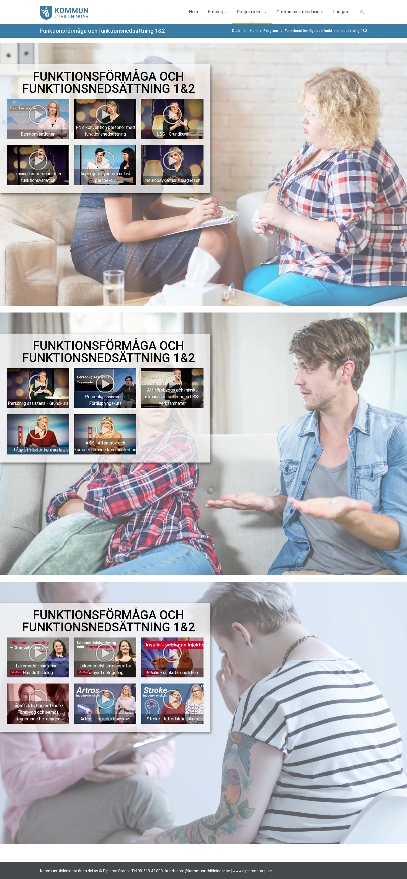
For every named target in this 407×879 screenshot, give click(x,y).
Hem (193, 11)
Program (271, 31)
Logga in (341, 11)
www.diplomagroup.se (252, 871)
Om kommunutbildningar (300, 11)
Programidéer (250, 11)
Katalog (215, 11)
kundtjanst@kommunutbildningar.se (197, 871)
